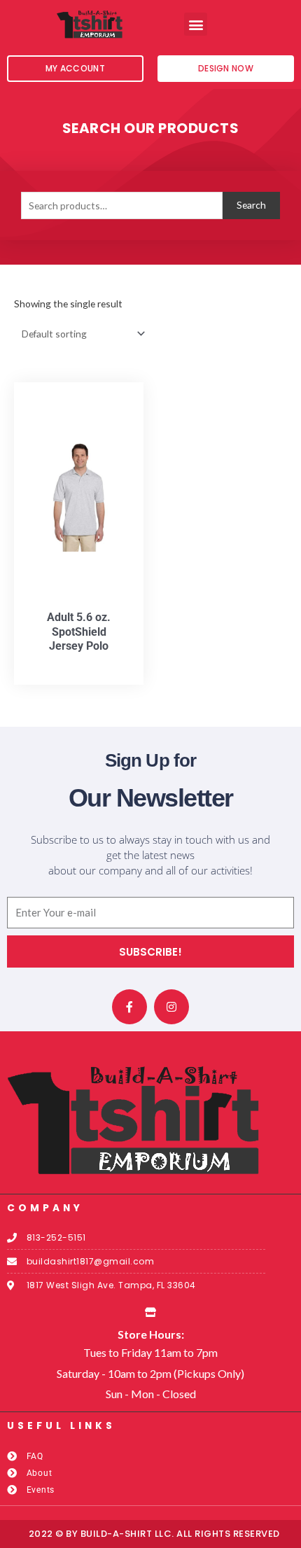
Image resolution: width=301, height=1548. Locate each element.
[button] (195, 24)
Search (251, 205)
